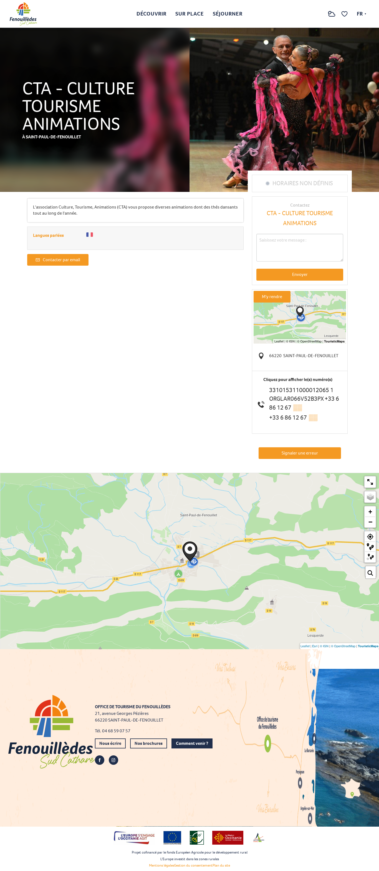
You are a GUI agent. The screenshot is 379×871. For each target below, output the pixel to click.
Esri (314, 646)
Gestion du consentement (193, 865)
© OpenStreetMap (343, 646)
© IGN (324, 646)
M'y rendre (272, 296)
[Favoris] (345, 14)
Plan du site (221, 865)
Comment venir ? (192, 743)
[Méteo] (331, 17)
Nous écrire (110, 743)
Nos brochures (149, 743)
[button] (320, 14)
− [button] (370, 522)
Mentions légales (161, 865)
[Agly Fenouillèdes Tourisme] (23, 14)
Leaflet (305, 646)
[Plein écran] (370, 482)
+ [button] (370, 511)
